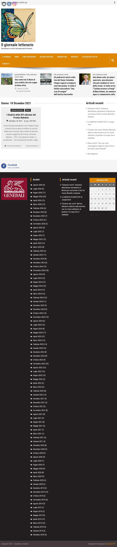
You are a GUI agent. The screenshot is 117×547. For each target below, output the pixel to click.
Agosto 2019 (38, 504)
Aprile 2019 (37, 519)
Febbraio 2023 (38, 344)
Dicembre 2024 (38, 259)
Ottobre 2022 (38, 360)
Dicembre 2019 (38, 488)
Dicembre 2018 (38, 535)
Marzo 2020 (37, 476)
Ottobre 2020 (38, 453)
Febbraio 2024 (38, 298)
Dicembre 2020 (38, 445)
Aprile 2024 (37, 290)
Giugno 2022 (37, 375)
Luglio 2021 (37, 418)
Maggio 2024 (38, 286)
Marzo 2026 (37, 204)
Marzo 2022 (37, 387)
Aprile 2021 (37, 430)
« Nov (91, 215)
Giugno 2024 (37, 282)
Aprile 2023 (37, 336)
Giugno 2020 (37, 465)
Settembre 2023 (39, 317)
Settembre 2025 (39, 224)
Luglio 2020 (37, 461)
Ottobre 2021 (38, 406)
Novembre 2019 (39, 492)
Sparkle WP (111, 544)
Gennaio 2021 (38, 441)
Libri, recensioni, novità (61, 74)
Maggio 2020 (38, 469)
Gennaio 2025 (38, 255)
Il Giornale (6, 57)
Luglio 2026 (37, 189)
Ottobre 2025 (38, 220)
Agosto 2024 (38, 274)
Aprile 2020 (37, 472)
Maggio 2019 (38, 515)
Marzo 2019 (37, 523)
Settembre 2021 (39, 410)
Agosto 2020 (38, 457)
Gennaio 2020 (38, 484)
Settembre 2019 (39, 500)
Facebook (74, 57)
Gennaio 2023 (38, 348)
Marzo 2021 (37, 434)
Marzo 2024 (37, 294)
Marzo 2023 (37, 340)
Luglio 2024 (37, 278)
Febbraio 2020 (38, 480)
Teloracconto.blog (89, 57)
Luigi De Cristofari (24, 91)
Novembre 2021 (39, 402)
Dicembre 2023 (38, 305)
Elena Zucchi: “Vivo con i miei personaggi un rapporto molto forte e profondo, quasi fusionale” (101, 146)
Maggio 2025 (38, 239)
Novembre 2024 (39, 263)
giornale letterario (20, 74)
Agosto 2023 (38, 321)
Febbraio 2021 (38, 437)
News (17, 57)
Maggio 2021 (38, 426)
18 (110, 199)
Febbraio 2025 (38, 251)
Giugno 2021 (37, 422)
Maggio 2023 (38, 333)
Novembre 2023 (39, 309)
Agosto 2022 (38, 367)
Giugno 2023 (37, 329)
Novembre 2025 (39, 216)
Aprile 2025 (37, 243)
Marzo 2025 (37, 247)
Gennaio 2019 (38, 531)
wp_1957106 (31, 121)
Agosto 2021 (38, 414)
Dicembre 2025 (38, 212)
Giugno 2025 (37, 235)
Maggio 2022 (38, 379)
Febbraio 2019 (38, 527)
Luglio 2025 (37, 231)
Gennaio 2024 (38, 301)
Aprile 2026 (37, 200)
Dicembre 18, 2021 (15, 121)
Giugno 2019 (37, 511)
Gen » (97, 215)
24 (106, 203)
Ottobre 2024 (38, 266)
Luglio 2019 (37, 507)
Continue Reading (31, 146)
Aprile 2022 (37, 383)
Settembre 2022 (39, 364)
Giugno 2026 (37, 193)
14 (95, 199)
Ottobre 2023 (38, 313)
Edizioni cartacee (46, 57)
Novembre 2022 (39, 356)
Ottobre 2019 (38, 496)
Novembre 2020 (39, 449)
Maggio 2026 (38, 196)
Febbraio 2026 (38, 208)
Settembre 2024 (39, 270)
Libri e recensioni (29, 57)
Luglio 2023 (37, 325)
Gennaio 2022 (38, 395)
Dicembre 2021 (38, 399)
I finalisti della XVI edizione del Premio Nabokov (21, 116)
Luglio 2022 (37, 371)
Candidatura (62, 57)
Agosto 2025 (38, 228)
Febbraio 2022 (38, 391)
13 (91, 199)
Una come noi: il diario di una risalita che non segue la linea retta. (26, 82)
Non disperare (93, 154)
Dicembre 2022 (38, 352)
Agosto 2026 (38, 185)
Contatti (5, 64)
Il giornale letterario (17, 45)
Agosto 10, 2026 (22, 89)
